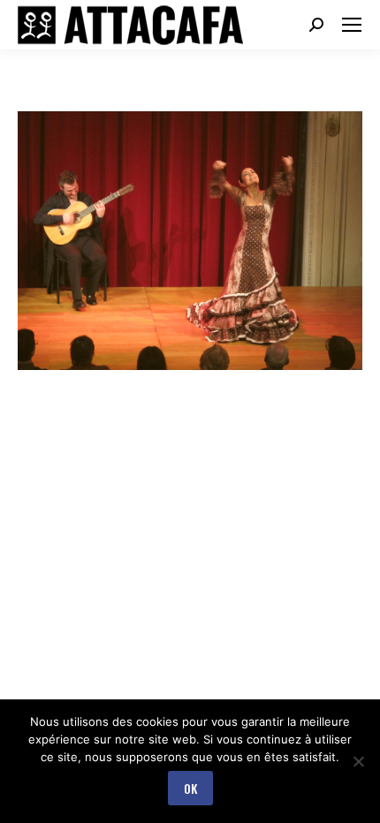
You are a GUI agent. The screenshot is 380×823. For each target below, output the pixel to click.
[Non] (358, 761)
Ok (190, 788)
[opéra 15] (190, 240)
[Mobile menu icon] (351, 24)
